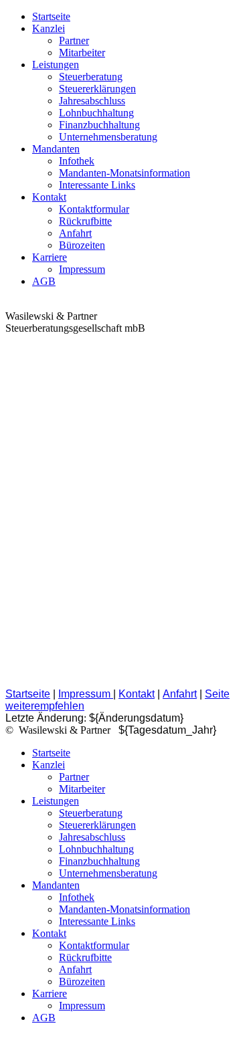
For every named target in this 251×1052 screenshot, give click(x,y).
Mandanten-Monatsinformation (124, 173)
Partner (74, 40)
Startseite (51, 16)
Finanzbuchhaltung (99, 124)
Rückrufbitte (85, 221)
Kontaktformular (94, 209)
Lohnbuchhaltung (96, 112)
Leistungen (55, 64)
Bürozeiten (82, 245)
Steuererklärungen (97, 88)
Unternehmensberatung (108, 136)
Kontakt (49, 197)
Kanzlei (48, 28)
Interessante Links (97, 185)
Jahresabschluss (92, 100)
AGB (44, 281)
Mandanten (56, 148)
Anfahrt (75, 233)
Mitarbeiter (82, 52)
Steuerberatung (90, 76)
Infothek (76, 161)
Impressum (82, 269)
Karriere (49, 257)
